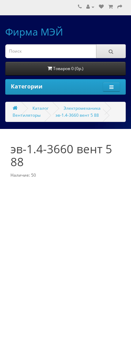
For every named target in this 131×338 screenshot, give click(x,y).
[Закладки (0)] (101, 7)
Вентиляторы (27, 115)
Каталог (40, 108)
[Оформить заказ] (119, 7)
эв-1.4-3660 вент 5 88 (77, 115)
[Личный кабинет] (90, 7)
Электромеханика (82, 108)
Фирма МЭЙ (34, 31)
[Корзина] (110, 7)
